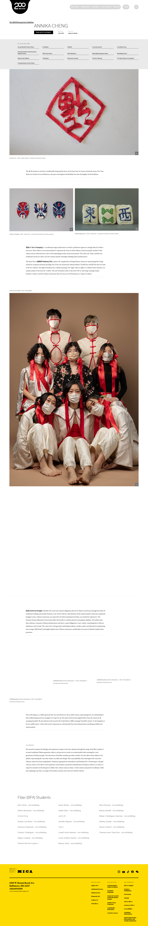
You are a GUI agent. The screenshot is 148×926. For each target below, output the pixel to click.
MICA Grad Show (47, 53)
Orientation (46, 58)
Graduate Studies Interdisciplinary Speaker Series (27, 52)
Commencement (97, 47)
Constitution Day (121, 47)
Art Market (45, 47)
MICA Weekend (71, 53)
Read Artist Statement (43, 32)
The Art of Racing (97, 58)
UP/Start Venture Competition (125, 58)
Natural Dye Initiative (23, 58)
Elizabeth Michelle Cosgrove (28, 843)
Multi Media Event (122, 53)
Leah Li (61, 827)
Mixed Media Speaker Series (100, 53)
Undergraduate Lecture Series (26, 63)
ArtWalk (69, 47)
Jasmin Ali (62, 816)
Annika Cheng (23, 816)
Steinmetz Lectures (72, 58)
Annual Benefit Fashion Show (26, 47)
